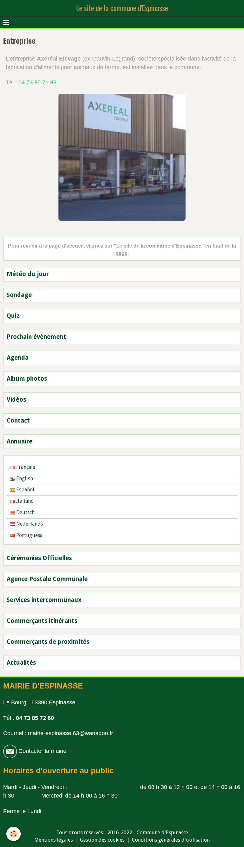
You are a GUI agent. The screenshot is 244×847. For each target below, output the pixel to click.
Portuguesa (29, 535)
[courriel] (10, 751)
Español (24, 490)
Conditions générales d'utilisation (171, 840)
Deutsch (25, 512)
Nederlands (29, 524)
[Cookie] (13, 834)
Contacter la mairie (41, 751)
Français (25, 467)
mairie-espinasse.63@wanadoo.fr (70, 733)
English (24, 478)
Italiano (24, 501)
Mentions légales (53, 840)
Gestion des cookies (102, 840)
